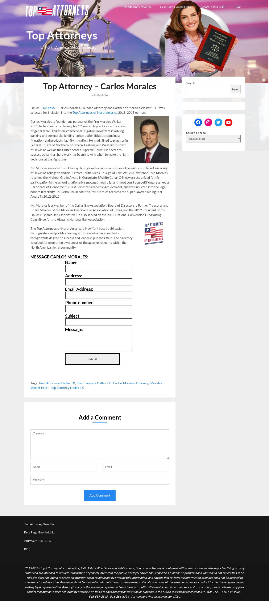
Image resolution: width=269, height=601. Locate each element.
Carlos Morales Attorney (130, 383)
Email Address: (79, 289)
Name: (71, 262)
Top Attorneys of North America (95, 112)
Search (190, 83)
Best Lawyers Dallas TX (94, 383)
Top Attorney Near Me (137, 7)
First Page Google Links (175, 7)
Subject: (72, 315)
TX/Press (47, 108)
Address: (73, 275)
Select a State (196, 132)
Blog (238, 7)
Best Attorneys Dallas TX (57, 383)
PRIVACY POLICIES (212, 7)
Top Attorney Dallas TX (67, 388)
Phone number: (79, 302)
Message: (74, 329)
